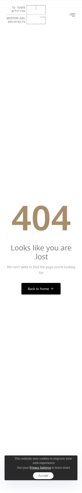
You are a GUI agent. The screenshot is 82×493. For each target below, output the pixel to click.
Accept (43, 476)
